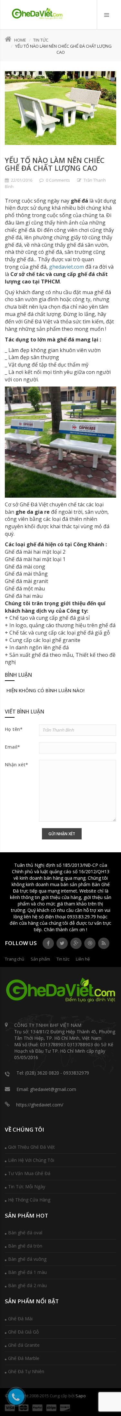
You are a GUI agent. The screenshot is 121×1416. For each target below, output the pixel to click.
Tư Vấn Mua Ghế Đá (29, 1173)
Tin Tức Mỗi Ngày (26, 1186)
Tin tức (62, 959)
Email (12, 747)
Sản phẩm (40, 959)
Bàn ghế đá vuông (27, 1259)
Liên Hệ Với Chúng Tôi (31, 1160)
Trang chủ (14, 959)
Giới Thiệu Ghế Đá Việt (31, 1147)
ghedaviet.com (66, 266)
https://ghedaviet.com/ (39, 1105)
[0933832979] (37, 14)
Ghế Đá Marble (23, 1358)
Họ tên (14, 729)
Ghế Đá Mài (20, 1319)
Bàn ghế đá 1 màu (27, 1272)
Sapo (81, 1396)
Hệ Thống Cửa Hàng (29, 1200)
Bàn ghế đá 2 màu (27, 1285)
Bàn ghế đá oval (25, 1232)
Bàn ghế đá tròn (25, 1246)
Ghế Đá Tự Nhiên (26, 1371)
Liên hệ (83, 959)
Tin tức (40, 40)
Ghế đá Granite (24, 1345)
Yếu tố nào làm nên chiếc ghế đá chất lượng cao (55, 164)
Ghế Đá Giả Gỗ (23, 1332)
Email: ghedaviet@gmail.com (46, 1089)
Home (20, 40)
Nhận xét (16, 764)
